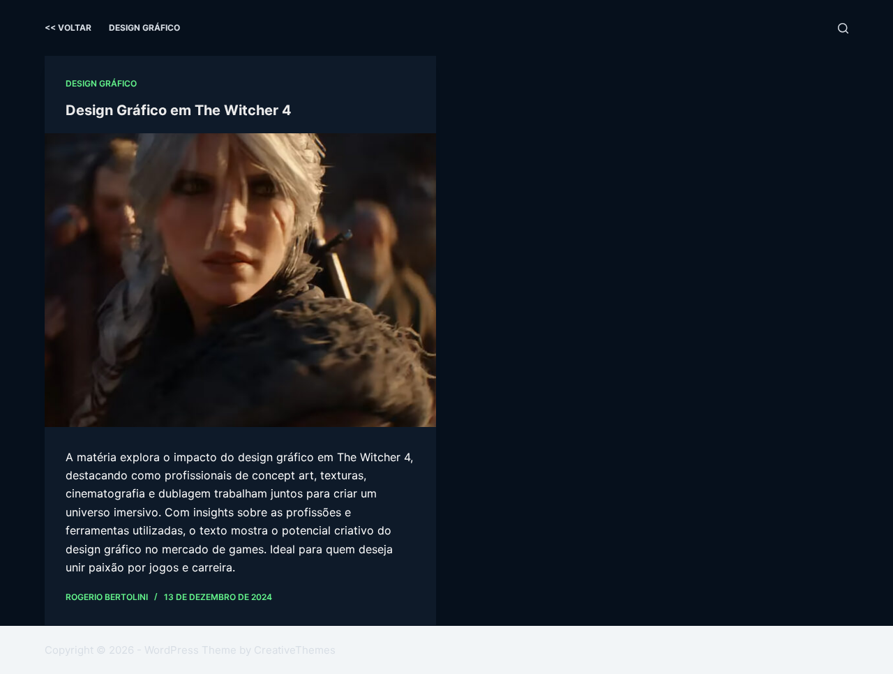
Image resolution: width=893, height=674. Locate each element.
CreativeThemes (295, 650)
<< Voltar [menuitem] (68, 27)
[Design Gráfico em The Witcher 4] (240, 280)
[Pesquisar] (843, 28)
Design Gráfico (101, 83)
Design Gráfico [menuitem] (144, 27)
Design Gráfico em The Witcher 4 (179, 110)
